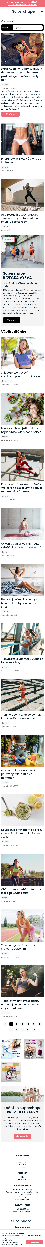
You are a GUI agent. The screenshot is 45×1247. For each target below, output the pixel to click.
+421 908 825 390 (22, 1209)
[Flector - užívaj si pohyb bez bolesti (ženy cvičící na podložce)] (11, 1049)
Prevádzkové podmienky (22, 1189)
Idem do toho (22, 1136)
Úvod (23, 1160)
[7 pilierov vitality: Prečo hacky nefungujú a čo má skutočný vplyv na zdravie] (22, 981)
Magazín (22, 1165)
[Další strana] (34, 1030)
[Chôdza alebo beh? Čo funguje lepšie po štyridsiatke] (22, 870)
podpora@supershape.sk (22, 1212)
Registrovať (22, 1179)
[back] (5, 1024)
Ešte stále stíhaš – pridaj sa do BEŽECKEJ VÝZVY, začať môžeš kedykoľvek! (22, 3)
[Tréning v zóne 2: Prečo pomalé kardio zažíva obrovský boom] (22, 695)
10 (28, 1029)
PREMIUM (22, 1162)
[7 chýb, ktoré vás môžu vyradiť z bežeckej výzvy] (22, 639)
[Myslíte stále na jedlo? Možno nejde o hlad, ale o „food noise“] (22, 409)
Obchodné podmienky (22, 1194)
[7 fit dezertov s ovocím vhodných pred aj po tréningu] (22, 353)
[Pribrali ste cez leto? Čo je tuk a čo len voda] (22, 139)
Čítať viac (10, 114)
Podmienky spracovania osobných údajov (22, 1192)
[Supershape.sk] (23, 12)
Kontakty (22, 1197)
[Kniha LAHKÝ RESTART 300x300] (11, 1072)
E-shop (22, 1167)
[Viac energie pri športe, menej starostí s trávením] (22, 925)
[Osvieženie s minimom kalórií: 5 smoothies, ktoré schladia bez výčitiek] (22, 810)
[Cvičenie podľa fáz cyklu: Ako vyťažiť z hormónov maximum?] (22, 524)
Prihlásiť (42, 12)
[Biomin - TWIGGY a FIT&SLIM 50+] (34, 1049)
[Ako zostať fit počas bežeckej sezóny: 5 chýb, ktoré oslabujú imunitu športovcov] (22, 195)
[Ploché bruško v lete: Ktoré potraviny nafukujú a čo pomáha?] (22, 751)
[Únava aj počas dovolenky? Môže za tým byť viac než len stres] (22, 580)
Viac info (12, 320)
